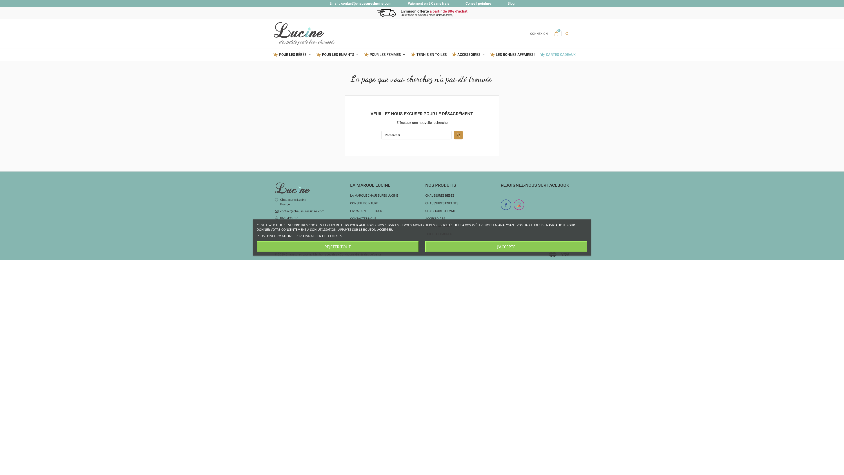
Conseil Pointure (364, 203)
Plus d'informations (275, 236)
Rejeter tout (337, 246)
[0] (556, 33)
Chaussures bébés (439, 195)
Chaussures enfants (441, 203)
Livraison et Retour (366, 211)
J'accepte (506, 246)
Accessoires (435, 218)
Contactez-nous (363, 218)
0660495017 (289, 218)
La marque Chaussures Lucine (374, 195)
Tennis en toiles (432, 55)
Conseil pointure (478, 3)
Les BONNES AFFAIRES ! (515, 55)
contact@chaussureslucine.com (366, 3)
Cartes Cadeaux (560, 55)
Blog (511, 3)
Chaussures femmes (441, 211)
